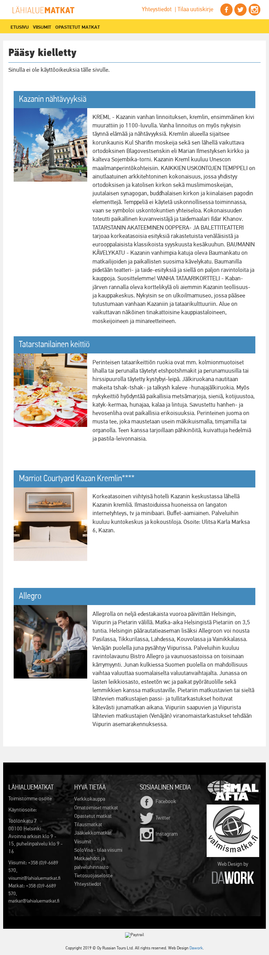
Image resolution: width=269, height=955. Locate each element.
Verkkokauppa (89, 799)
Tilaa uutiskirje (195, 10)
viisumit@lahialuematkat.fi (34, 878)
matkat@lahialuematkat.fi (34, 901)
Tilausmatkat (88, 824)
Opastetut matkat (77, 27)
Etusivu (20, 27)
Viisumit (42, 27)
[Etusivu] (46, 10)
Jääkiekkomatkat (93, 833)
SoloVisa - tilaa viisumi (98, 850)
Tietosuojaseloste (93, 875)
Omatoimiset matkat (96, 807)
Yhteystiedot (157, 10)
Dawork (196, 948)
